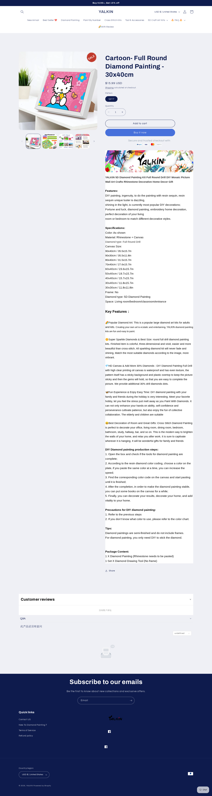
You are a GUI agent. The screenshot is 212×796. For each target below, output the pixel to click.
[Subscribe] (130, 700)
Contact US (25, 719)
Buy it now (140, 132)
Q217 (111, 99)
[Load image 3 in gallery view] (66, 141)
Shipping (109, 88)
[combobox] (182, 633)
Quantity (109, 106)
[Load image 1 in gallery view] (33, 141)
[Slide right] (94, 141)
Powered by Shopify (42, 786)
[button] (22, 11)
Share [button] (112, 571)
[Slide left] (22, 141)
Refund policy (26, 736)
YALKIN (29, 786)
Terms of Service (27, 730)
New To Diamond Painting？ (33, 725)
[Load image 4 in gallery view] (82, 141)
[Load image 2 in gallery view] (49, 141)
